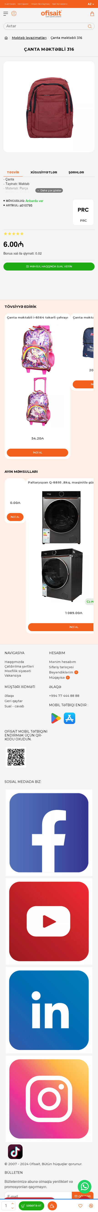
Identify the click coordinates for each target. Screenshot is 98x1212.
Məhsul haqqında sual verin (51, 266)
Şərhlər (76, 172)
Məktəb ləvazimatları (29, 38)
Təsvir (13, 172)
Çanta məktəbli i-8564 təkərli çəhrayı (37, 317)
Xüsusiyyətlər (44, 172)
